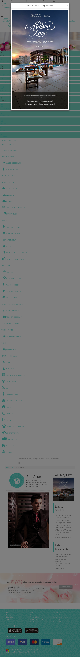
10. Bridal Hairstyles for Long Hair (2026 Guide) (63, 537)
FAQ (7, 613)
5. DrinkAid (58, 566)
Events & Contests (61, 3)
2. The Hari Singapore (61, 556)
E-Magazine (41, 14)
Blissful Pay (10, 617)
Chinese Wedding (44, 10)
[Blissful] (15, 630)
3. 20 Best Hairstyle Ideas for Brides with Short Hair (63, 520)
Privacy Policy (58, 615)
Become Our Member (45, 19)
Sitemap (9, 619)
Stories (29, 10)
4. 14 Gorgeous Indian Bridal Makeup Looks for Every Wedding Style (63, 522)
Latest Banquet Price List (12, 8)
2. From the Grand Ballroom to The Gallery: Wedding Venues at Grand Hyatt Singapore (63, 518)
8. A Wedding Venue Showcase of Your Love (63, 532)
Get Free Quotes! (47, 21)
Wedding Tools (17, 3)
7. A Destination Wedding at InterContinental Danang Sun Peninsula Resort (63, 530)
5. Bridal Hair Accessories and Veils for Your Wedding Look (63, 525)
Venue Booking (32, 6)
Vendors (47, 3)
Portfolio (63, 6)
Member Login (63, 19)
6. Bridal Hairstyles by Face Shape (63, 527)
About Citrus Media (59, 621)
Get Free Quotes (33, 3)
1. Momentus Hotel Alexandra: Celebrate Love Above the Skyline (63, 515)
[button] (46, 494)
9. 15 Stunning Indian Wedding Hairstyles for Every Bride (63, 535)
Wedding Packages (57, 14)
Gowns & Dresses (49, 6)
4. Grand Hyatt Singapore (62, 563)
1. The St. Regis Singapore (63, 554)
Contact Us (57, 613)
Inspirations (59, 10)
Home (5, 3)
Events (32, 613)
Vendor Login (28, 19)
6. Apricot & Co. (59, 568)
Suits (13, 467)
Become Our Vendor (11, 19)
